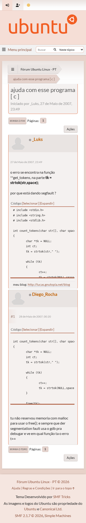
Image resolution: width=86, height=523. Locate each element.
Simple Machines (57, 515)
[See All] (12, 69)
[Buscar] (54, 49)
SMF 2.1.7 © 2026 (29, 515)
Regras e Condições (36, 488)
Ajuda (16, 488)
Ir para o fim (17, 120)
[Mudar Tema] (28, 5)
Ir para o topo (18, 449)
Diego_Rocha (44, 294)
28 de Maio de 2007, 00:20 (35, 316)
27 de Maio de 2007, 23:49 (26, 161)
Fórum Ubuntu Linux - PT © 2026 (43, 481)
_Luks (37, 139)
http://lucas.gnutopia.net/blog (49, 284)
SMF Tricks (61, 496)
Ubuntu (30, 509)
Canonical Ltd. (51, 509)
